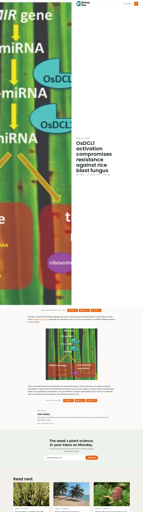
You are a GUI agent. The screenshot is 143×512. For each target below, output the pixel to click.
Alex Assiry (80, 174)
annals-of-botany (83, 138)
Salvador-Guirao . (41, 319)
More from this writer (46, 423)
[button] (136, 4)
